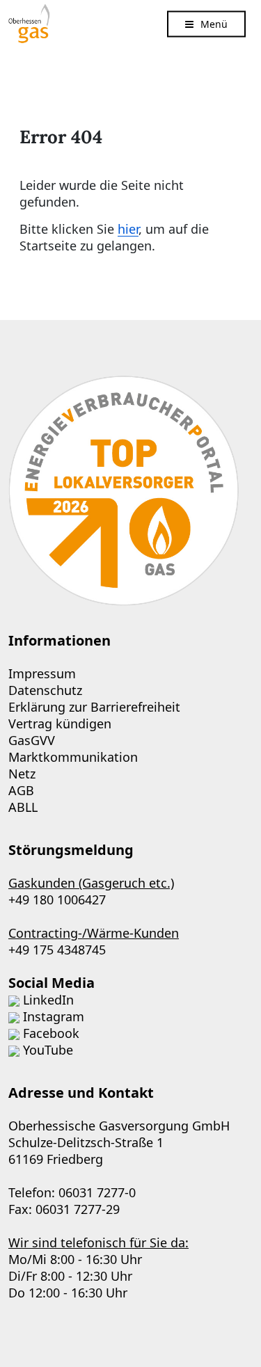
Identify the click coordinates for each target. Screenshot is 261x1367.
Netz (21, 773)
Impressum (42, 673)
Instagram (53, 1016)
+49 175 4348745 (57, 949)
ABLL (23, 807)
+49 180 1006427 (57, 899)
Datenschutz (45, 690)
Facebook (51, 1033)
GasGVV (31, 740)
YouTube (48, 1049)
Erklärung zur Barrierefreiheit (94, 706)
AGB (21, 790)
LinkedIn (48, 999)
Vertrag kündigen (59, 723)
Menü (214, 23)
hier (128, 229)
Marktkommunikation (73, 757)
